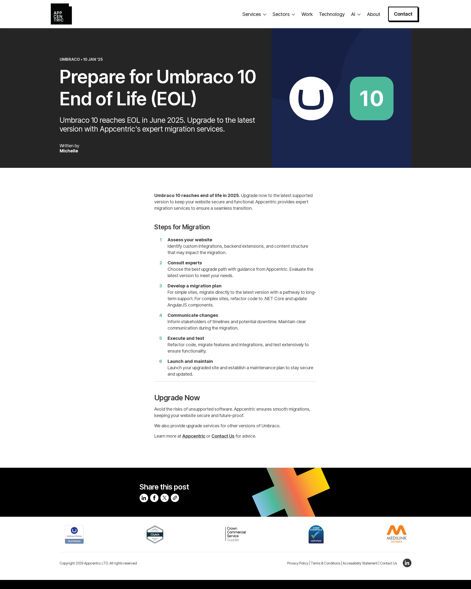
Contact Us (223, 436)
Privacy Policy (297, 563)
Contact (403, 14)
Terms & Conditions (325, 563)
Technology (332, 14)
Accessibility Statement (360, 563)
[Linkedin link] (406, 562)
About (373, 14)
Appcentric (193, 436)
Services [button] (251, 14)
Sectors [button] (281, 14)
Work (307, 14)
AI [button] (353, 14)
